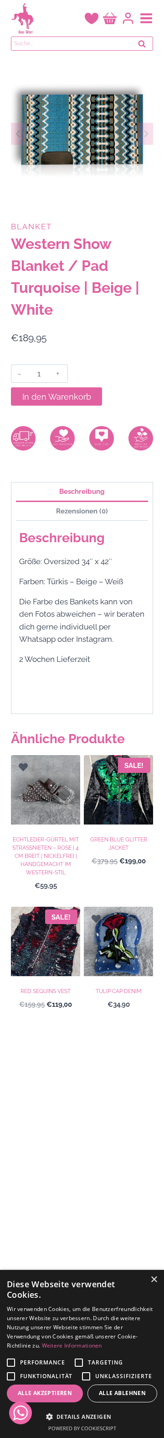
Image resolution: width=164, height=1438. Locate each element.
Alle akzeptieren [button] (45, 1393)
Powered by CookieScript (82, 1428)
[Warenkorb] (110, 18)
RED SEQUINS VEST (45, 991)
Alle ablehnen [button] (122, 1393)
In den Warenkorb (56, 397)
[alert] (82, 1354)
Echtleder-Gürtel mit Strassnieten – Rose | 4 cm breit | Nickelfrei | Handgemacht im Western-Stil (45, 856)
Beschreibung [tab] (82, 491)
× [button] (153, 1279)
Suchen (144, 46)
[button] (82, 1416)
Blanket (31, 226)
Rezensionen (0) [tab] (82, 511)
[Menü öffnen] (146, 18)
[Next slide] (145, 134)
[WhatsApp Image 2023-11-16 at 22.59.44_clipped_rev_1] (82, 134)
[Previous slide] (18, 134)
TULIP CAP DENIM (119, 991)
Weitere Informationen (72, 1345)
